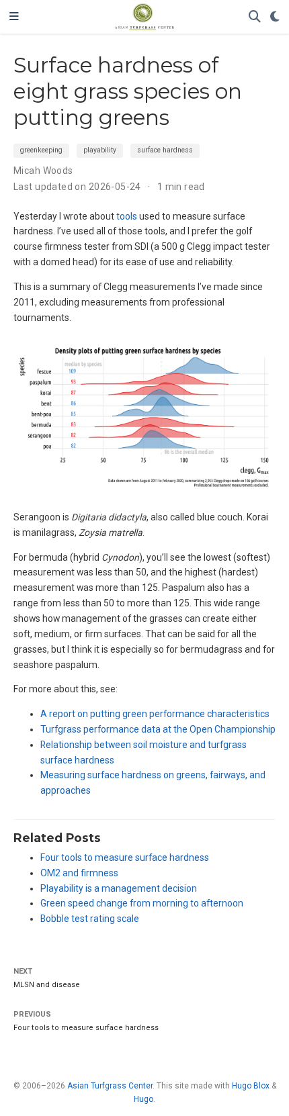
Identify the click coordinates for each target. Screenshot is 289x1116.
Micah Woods (43, 170)
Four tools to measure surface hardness (124, 857)
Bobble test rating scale (89, 918)
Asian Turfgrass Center (110, 1085)
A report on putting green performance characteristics (155, 713)
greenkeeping (41, 150)
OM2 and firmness (79, 873)
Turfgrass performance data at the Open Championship (158, 729)
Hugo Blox (251, 1085)
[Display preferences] (275, 17)
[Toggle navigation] (14, 17)
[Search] (255, 17)
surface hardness (165, 150)
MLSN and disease (46, 984)
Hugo (143, 1099)
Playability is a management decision (118, 888)
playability (99, 150)
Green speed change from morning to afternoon (141, 903)
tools (126, 216)
